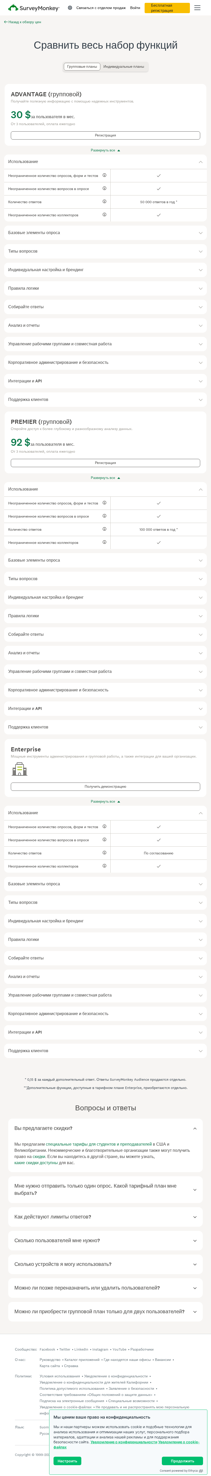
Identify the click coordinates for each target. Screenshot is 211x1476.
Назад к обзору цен (24, 22)
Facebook (47, 1349)
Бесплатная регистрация (162, 8)
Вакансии (163, 1359)
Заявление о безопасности (131, 1388)
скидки (39, 1156)
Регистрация (105, 135)
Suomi (45, 1427)
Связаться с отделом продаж (101, 7)
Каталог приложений (82, 1359)
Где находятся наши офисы (127, 1359)
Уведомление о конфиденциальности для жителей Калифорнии (94, 1382)
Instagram (100, 1349)
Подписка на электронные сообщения (72, 1400)
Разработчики (142, 1349)
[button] (105, 162)
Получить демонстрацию (105, 786)
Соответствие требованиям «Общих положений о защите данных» (96, 1394)
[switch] (65, 64)
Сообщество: (26, 1349)
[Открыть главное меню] (197, 8)
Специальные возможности (131, 1400)
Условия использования (60, 1376)
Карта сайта (50, 1365)
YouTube (119, 1349)
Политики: (23, 1376)
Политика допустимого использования (72, 1388)
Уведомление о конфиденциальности (124, 1442)
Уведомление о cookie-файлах (66, 1407)
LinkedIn (81, 1349)
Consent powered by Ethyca (179, 1470)
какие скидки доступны (36, 1162)
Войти (135, 7)
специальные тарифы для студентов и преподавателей (99, 1144)
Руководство (50, 1359)
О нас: (20, 1359)
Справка (71, 1365)
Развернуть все (103, 150)
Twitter (64, 1349)
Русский (46, 1433)
